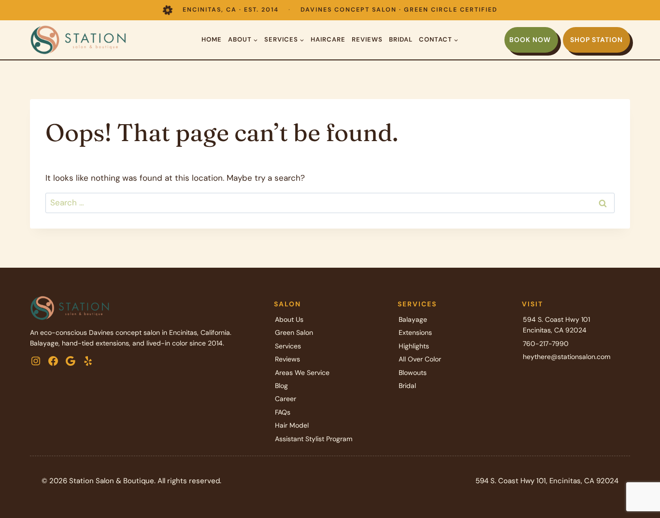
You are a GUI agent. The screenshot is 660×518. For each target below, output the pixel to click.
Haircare (328, 39)
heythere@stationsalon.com (566, 356)
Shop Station (596, 39)
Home (211, 39)
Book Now (530, 39)
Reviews (367, 39)
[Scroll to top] (636, 479)
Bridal (401, 39)
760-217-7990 (546, 343)
